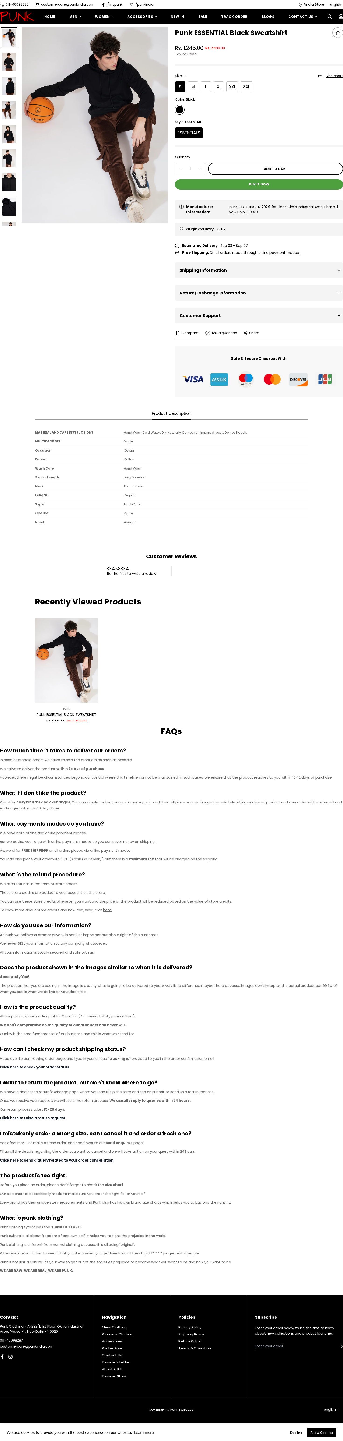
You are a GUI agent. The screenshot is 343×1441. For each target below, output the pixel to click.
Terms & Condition (194, 1348)
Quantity (182, 157)
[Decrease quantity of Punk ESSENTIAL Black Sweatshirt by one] (180, 169)
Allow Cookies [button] (321, 1432)
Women (102, 16)
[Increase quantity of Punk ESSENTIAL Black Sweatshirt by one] (200, 169)
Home (49, 16)
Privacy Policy (189, 1327)
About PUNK (112, 1369)
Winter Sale (112, 1348)
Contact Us (300, 16)
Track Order (234, 16)
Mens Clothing (114, 1327)
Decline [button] (296, 1432)
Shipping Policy (191, 1334)
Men (73, 16)
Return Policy (189, 1341)
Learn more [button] (144, 1432)
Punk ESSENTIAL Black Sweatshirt (66, 714)
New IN (177, 16)
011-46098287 (11, 1340)
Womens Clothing (117, 1334)
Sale (202, 16)
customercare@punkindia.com (26, 1346)
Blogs (268, 16)
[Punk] (17, 16)
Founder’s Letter (116, 1362)
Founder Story (114, 1376)
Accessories (140, 16)
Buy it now (259, 184)
